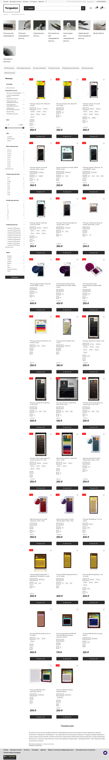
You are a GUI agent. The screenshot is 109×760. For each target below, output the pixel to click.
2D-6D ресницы (9, 68)
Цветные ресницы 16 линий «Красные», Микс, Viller (38, 520)
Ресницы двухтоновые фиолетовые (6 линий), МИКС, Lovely (92, 285)
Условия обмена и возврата (11, 752)
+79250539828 (101, 1)
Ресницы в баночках (39, 68)
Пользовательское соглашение (85, 750)
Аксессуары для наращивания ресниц (12, 105)
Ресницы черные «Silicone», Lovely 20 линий (38, 223)
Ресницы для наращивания (14, 93)
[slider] (6, 128)
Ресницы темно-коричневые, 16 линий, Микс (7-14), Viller (93, 403)
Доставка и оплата (15, 1)
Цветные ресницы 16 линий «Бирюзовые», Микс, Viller (91, 459)
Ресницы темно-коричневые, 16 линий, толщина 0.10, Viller (40, 459)
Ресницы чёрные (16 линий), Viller (93, 341)
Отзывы (5, 1)
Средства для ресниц (12, 98)
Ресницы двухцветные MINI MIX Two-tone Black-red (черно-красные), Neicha (66, 635)
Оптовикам (33, 1)
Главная (5, 14)
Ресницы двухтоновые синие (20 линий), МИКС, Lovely (40, 284)
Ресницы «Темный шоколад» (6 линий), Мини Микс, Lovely (92, 223)
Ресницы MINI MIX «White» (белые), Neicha (64, 690)
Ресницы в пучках (54, 68)
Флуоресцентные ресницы (70, 68)
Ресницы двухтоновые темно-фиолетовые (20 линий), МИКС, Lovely (66, 285)
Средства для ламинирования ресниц (13, 108)
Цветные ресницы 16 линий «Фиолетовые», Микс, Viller (65, 520)
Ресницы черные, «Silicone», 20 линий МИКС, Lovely (93, 168)
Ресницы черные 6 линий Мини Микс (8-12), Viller (66, 403)
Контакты (26, 1)
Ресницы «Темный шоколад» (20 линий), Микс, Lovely (66, 223)
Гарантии (41, 1)
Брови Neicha (10, 111)
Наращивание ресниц (11, 90)
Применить (14, 277)
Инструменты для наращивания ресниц (12, 101)
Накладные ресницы (12, 114)
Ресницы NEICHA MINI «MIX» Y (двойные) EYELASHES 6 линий (39, 575)
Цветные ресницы (87, 68)
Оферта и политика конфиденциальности (61, 750)
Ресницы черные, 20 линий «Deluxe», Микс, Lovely (38, 168)
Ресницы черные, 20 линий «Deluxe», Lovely (91, 104)
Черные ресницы (9, 73)
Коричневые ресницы (23, 68)
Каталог (30, 8)
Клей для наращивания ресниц (13, 95)
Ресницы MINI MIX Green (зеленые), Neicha (37, 690)
